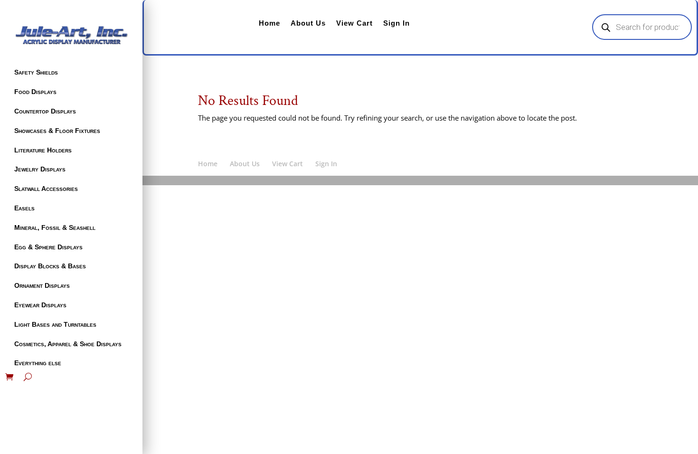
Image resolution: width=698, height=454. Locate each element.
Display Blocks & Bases (50, 266)
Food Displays (35, 91)
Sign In (396, 23)
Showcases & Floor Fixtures (57, 130)
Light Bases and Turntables (55, 324)
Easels (24, 208)
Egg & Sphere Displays (48, 247)
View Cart (354, 23)
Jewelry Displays (40, 169)
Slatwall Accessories (46, 188)
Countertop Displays (45, 111)
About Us (308, 23)
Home (269, 23)
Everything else (37, 363)
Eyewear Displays (40, 305)
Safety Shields (36, 72)
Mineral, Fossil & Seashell (54, 227)
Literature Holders (43, 150)
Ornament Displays (42, 285)
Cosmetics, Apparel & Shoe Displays (68, 344)
